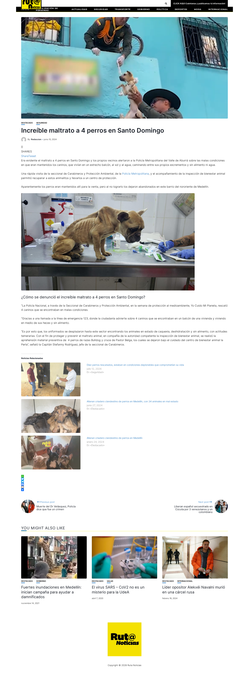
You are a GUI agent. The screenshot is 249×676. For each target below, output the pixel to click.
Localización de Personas (47, 9)
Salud (110, 581)
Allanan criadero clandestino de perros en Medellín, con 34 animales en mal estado (132, 401)
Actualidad (79, 9)
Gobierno (143, 9)
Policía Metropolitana (135, 173)
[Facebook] (124, 484)
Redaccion (36, 139)
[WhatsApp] (124, 476)
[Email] (124, 487)
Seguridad (101, 9)
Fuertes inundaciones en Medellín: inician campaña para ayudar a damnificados (51, 592)
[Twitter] (124, 479)
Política (162, 9)
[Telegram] (124, 481)
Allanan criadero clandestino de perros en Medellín (114, 437)
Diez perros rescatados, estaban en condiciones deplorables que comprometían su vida (135, 364)
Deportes (181, 9)
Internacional (218, 9)
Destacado (27, 123)
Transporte (123, 9)
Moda (197, 9)
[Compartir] (124, 489)
